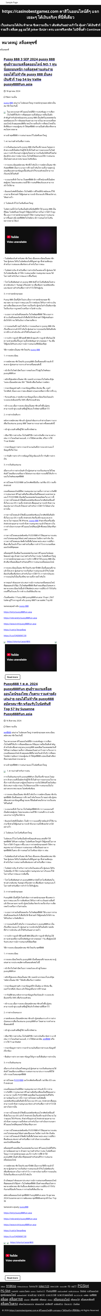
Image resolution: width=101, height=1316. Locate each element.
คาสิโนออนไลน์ (92, 1291)
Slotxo (83, 1291)
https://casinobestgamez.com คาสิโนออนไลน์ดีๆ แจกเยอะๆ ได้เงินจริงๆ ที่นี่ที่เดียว (45, 1310)
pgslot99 (15, 1291)
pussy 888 (8, 103)
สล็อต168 (16, 1299)
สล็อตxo (50, 1300)
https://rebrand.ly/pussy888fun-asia (20, 618)
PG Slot (5, 1291)
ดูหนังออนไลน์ (8, 1294)
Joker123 (44, 1286)
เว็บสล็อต (76, 1304)
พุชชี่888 (86, 1295)
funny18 (33, 1286)
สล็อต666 (26, 1300)
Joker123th (54, 1286)
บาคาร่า (41, 1295)
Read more (12, 677)
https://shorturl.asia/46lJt (18, 641)
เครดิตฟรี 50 (58, 1304)
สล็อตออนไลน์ (62, 1299)
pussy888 (24, 1207)
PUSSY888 (18, 1080)
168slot (3, 1286)
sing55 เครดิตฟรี (62, 1291)
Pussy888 (51, 1290)
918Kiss (11, 1286)
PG (69, 1286)
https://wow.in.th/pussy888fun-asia (20, 623)
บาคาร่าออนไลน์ (65, 1295)
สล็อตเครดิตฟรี (87, 1299)
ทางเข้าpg (32, 1295)
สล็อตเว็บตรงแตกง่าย (26, 1304)
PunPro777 (41, 1291)
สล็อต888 (34, 1299)
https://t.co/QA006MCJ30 (15, 635)
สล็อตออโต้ (75, 1299)
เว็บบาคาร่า (68, 1304)
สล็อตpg (43, 1299)
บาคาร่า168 (51, 1295)
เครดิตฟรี (49, 1304)
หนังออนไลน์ (39, 1304)
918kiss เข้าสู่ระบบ (22, 1286)
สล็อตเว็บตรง (9, 1304)
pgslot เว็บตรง (24, 1291)
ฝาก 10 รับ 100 (78, 1295)
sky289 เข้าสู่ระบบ (73, 1291)
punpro (33, 1291)
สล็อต (4, 1299)
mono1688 (63, 1286)
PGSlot (83, 1285)
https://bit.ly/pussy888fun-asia (18, 612)
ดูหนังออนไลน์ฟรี (22, 1295)
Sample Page (12, 2)
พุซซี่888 (7, 732)
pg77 (73, 1286)
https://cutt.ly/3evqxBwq (15, 629)
